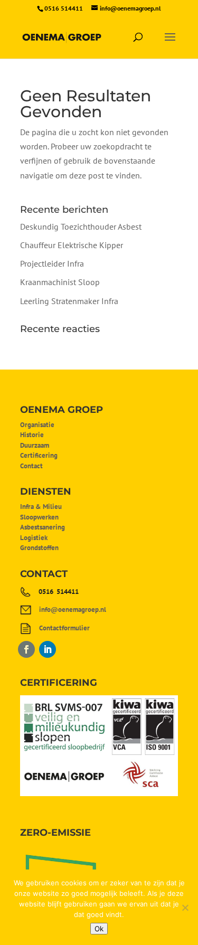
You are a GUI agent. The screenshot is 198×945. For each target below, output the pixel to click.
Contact (31, 465)
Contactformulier (64, 627)
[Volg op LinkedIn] (47, 649)
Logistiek (34, 537)
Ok (99, 928)
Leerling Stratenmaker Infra (69, 301)
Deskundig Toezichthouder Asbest (81, 226)
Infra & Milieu (41, 506)
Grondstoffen (39, 547)
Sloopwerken (39, 517)
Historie (32, 434)
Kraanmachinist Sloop (60, 282)
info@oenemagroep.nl (72, 609)
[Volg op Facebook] (26, 649)
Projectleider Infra (52, 263)
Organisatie (37, 424)
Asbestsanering (42, 527)
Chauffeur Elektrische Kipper (71, 245)
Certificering (39, 455)
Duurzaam (34, 445)
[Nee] (185, 907)
